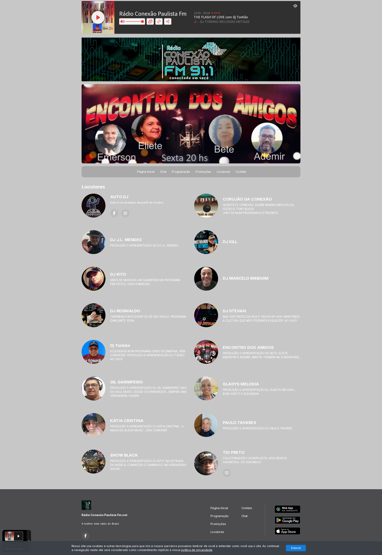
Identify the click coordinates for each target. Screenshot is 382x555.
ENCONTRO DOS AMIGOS (248, 347)
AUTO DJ (119, 196)
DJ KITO (118, 274)
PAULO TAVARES (239, 422)
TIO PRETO (234, 452)
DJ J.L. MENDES (126, 239)
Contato (241, 171)
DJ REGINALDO (125, 311)
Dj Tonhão (120, 345)
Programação (181, 171)
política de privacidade (196, 550)
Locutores (223, 171)
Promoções (203, 171)
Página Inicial (146, 171)
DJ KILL (230, 241)
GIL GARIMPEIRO (126, 382)
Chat (163, 171)
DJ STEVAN (234, 311)
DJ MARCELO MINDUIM (245, 278)
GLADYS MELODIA (241, 384)
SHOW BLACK (124, 455)
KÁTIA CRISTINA (126, 420)
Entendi (296, 548)
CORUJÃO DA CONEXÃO (247, 199)
